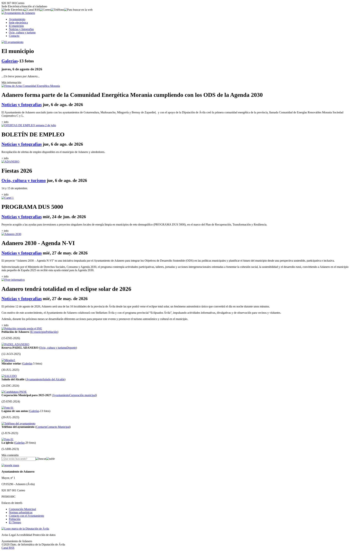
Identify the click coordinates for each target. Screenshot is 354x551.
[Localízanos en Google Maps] (10, 465)
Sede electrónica (18, 22)
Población (14, 519)
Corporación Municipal (22, 509)
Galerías (9, 61)
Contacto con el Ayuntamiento (26, 515)
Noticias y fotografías (21, 29)
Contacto (14, 35)
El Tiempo (15, 522)
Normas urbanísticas (20, 512)
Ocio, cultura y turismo (22, 32)
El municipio (16, 25)
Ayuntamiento (17, 19)
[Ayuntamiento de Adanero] (18, 13)
